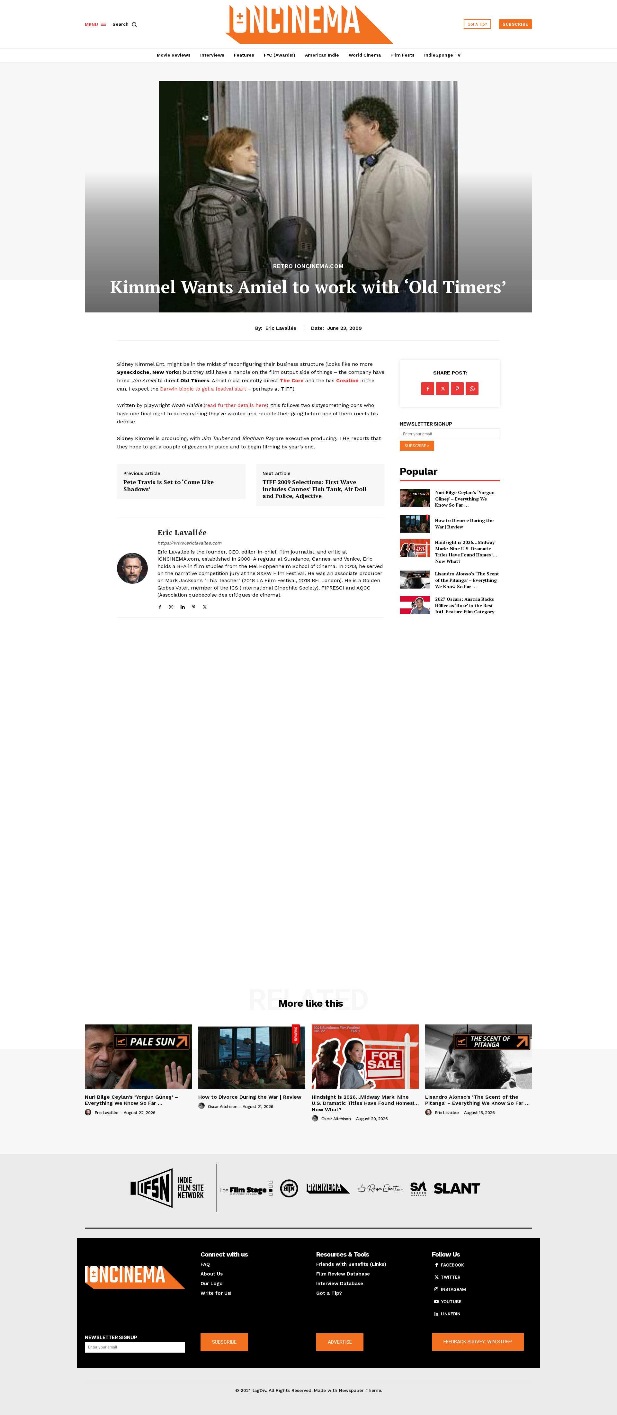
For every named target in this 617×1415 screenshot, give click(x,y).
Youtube (451, 1301)
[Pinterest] (193, 605)
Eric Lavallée (280, 328)
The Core (292, 380)
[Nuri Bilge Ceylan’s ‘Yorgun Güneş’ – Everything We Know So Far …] (415, 498)
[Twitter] (204, 605)
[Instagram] (171, 605)
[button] (125, 24)
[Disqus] (250, 711)
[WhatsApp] (472, 388)
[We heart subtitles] (309, 23)
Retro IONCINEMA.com (308, 266)
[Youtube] (436, 1301)
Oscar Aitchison (222, 1106)
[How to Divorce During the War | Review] (415, 524)
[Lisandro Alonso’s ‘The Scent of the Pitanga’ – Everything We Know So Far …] (415, 580)
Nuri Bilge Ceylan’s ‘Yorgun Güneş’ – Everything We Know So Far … (465, 498)
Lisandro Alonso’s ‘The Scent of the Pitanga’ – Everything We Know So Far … (467, 580)
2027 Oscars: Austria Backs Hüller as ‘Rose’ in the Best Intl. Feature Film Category (464, 605)
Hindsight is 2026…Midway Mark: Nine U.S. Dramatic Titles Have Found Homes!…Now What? (466, 551)
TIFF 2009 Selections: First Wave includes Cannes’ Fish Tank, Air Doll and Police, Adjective (314, 489)
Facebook (452, 1264)
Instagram (453, 1289)
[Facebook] (159, 605)
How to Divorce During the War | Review (249, 1097)
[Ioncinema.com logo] (135, 1277)
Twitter (450, 1277)
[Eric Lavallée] (132, 568)
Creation (347, 380)
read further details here (235, 405)
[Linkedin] (182, 605)
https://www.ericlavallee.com (189, 542)
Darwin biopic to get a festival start (203, 389)
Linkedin (451, 1313)
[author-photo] (89, 1112)
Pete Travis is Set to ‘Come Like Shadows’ (168, 485)
